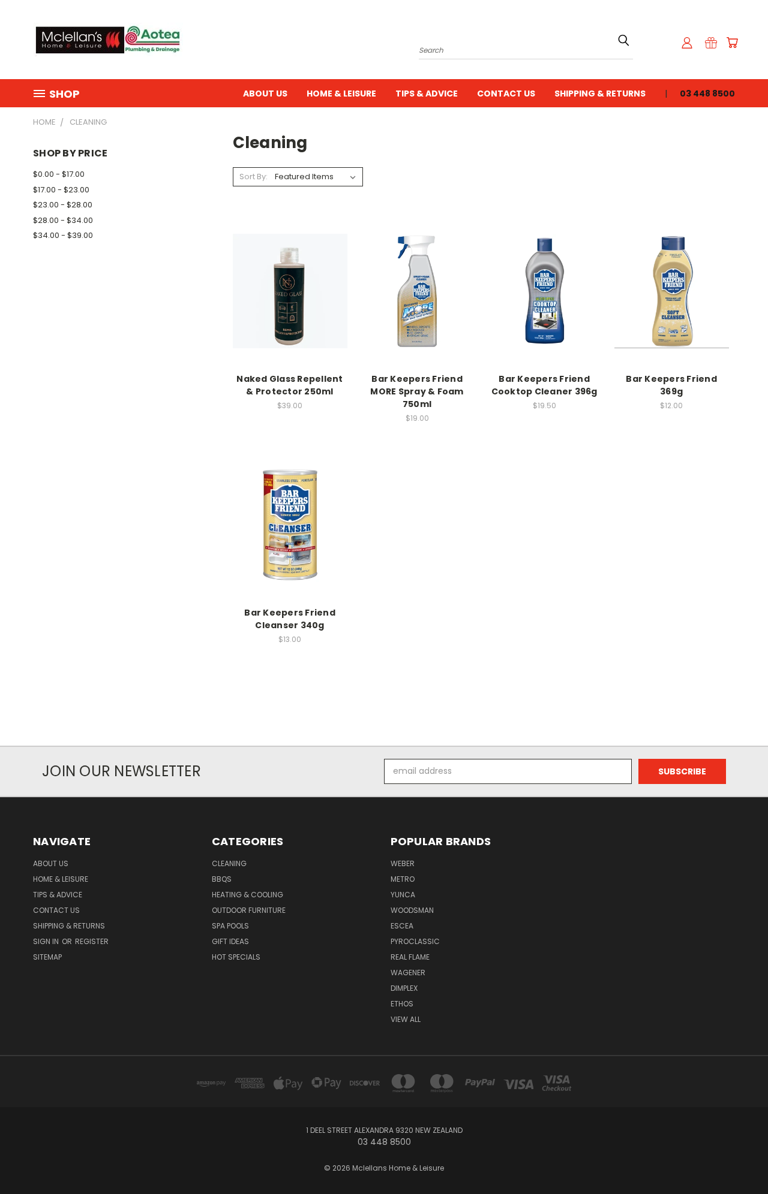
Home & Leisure (341, 94)
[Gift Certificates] (711, 43)
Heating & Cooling (247, 895)
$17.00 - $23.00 (61, 189)
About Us (265, 94)
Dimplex (404, 988)
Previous (736, 1156)
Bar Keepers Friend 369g (671, 385)
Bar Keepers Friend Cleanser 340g (289, 619)
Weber (403, 863)
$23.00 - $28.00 (62, 204)
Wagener (408, 972)
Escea (402, 926)
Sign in (47, 941)
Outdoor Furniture (249, 910)
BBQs (222, 879)
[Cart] (732, 43)
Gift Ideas (230, 941)
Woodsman (412, 910)
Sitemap (47, 957)
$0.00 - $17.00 (59, 174)
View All (406, 1019)
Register (92, 941)
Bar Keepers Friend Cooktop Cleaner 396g (544, 385)
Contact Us (506, 94)
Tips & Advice (426, 94)
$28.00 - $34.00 (63, 220)
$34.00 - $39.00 (63, 235)
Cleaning (229, 863)
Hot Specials (236, 957)
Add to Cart (290, 301)
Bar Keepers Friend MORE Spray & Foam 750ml (416, 391)
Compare (286, 278)
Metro (403, 879)
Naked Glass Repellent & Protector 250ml (289, 385)
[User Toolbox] (687, 43)
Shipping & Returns (600, 94)
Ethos (402, 1004)
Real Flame (410, 957)
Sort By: (253, 176)
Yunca (403, 895)
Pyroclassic (415, 941)
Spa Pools (230, 926)
